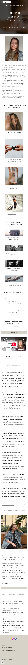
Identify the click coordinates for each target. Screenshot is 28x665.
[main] (14, 17)
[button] (1, 2)
